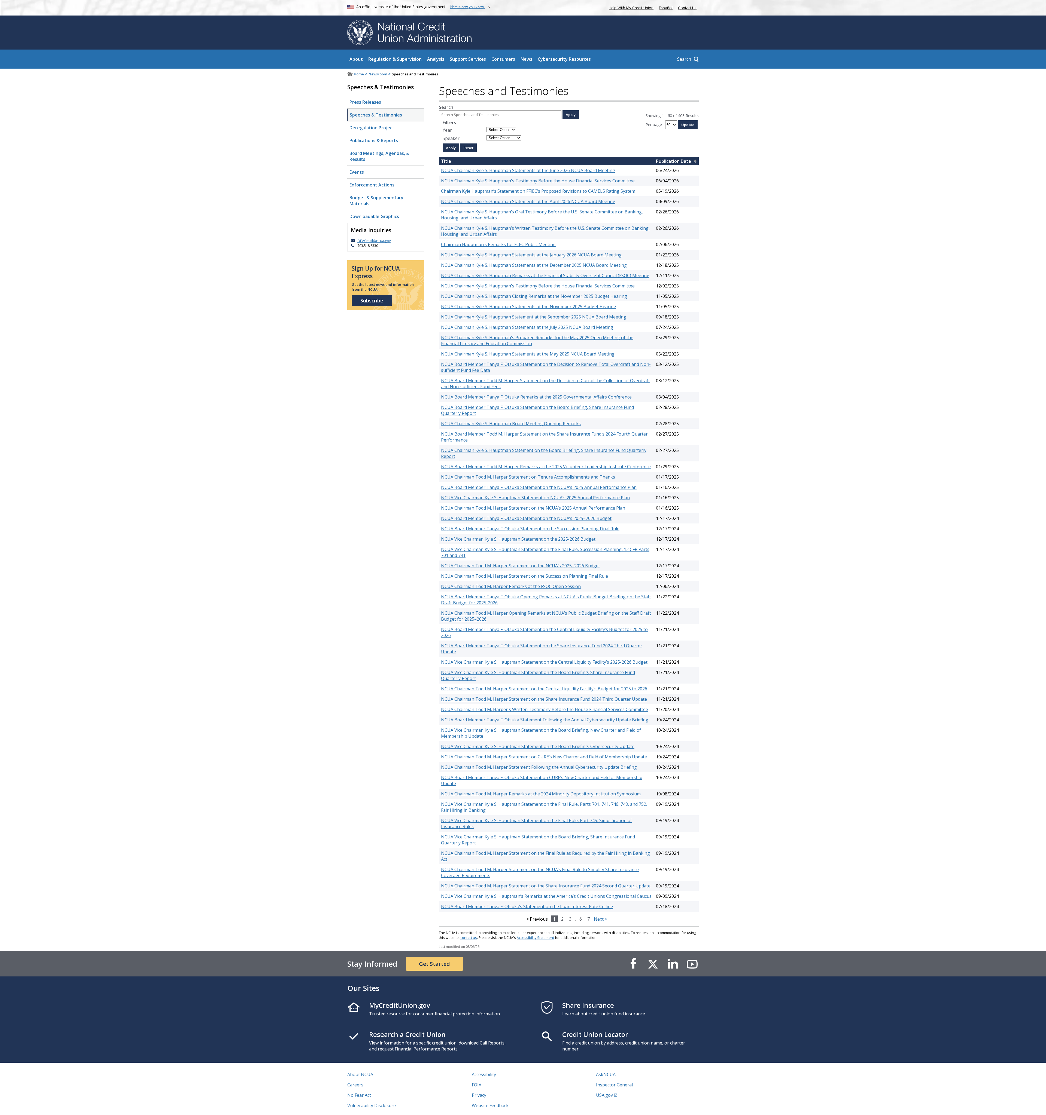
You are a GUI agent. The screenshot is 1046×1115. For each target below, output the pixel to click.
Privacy (479, 1095)
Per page (654, 124)
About (356, 59)
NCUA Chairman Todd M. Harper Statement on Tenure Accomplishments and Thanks (528, 477)
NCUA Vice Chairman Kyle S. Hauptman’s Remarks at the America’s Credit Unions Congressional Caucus (546, 896)
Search (446, 107)
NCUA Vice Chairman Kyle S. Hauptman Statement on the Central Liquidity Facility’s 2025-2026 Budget (544, 662)
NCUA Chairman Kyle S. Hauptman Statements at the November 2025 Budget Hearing (528, 307)
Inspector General (614, 1085)
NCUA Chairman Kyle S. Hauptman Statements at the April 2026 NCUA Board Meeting (528, 201)
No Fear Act (359, 1095)
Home (359, 74)
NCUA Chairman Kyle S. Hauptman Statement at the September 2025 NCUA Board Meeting (533, 317)
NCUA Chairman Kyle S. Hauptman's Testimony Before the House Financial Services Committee (538, 181)
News (526, 59)
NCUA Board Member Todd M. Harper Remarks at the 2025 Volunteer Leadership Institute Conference (546, 467)
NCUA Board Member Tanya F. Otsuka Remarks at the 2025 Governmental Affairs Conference (536, 397)
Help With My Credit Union (630, 7)
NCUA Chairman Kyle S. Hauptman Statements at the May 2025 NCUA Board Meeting (528, 354)
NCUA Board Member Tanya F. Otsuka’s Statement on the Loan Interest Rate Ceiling (527, 906)
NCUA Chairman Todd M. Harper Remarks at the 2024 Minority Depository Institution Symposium (541, 794)
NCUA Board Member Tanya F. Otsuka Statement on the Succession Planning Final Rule (530, 529)
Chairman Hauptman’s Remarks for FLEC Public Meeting (498, 244)
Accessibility (484, 1074)
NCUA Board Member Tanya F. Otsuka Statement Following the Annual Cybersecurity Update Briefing (544, 720)
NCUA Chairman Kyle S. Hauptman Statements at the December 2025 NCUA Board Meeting (534, 265)
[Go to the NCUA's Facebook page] (633, 964)
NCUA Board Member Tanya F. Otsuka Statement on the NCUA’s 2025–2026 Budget (526, 518)
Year (447, 130)
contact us (468, 937)
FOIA (476, 1085)
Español (666, 7)
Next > (600, 919)
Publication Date (673, 161)
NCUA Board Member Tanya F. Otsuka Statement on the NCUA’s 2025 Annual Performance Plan (539, 487)
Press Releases (365, 102)
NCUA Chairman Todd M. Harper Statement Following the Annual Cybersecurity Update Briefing (539, 767)
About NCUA (360, 1074)
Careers (355, 1085)
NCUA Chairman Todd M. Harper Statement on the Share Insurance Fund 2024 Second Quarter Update (545, 886)
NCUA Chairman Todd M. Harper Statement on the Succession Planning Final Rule (524, 576)
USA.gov (604, 1095)
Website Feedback (490, 1105)
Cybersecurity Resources (564, 59)
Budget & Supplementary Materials (376, 201)
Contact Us (687, 7)
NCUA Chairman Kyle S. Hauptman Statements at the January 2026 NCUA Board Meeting (531, 255)
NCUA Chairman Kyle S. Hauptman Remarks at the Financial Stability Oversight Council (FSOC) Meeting (545, 275)
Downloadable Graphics (374, 216)
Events (356, 172)
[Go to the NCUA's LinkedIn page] (672, 964)
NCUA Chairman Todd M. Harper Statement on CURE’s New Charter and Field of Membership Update (544, 757)
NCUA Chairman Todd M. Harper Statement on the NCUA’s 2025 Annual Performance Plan (533, 508)
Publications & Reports (373, 140)
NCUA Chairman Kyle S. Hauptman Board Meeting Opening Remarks (511, 424)
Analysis (435, 59)
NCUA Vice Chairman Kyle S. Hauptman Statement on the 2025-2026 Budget (518, 539)
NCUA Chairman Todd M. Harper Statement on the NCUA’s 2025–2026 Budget (520, 566)
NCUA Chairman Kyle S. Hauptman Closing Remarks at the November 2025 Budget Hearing (534, 296)
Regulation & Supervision (395, 59)
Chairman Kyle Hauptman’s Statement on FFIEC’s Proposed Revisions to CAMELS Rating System (538, 191)
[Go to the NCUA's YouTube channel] (692, 964)
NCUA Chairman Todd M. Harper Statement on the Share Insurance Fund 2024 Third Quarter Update (544, 699)
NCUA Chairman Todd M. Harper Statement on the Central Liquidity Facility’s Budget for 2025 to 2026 (544, 689)
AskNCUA (606, 1074)
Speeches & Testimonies (376, 115)
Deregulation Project (371, 128)
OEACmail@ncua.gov (374, 240)
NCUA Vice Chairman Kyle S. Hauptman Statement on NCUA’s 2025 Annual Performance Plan (535, 498)
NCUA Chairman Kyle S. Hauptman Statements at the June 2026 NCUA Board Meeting (528, 170)
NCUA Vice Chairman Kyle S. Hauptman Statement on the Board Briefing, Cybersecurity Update (537, 746)
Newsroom (378, 74)
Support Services (468, 59)
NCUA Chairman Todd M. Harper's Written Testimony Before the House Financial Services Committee (544, 709)
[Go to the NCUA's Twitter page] (652, 964)
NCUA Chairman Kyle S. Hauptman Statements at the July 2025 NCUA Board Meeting (527, 327)
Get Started (434, 963)
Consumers (503, 59)
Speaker (451, 138)
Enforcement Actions (371, 185)
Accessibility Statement (535, 937)
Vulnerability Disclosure (371, 1105)
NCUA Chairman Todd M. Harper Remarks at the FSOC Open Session (511, 586)
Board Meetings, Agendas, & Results (379, 156)
